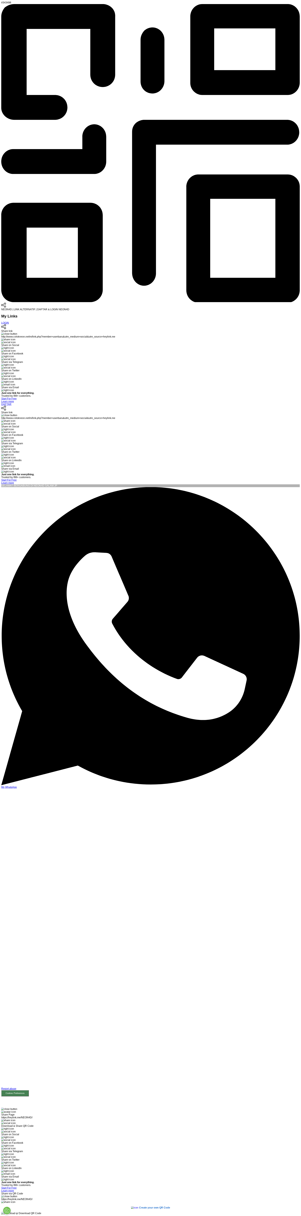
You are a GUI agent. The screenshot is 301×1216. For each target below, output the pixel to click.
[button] (150, 942)
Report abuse (8, 1088)
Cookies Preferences (15, 1093)
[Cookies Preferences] (7, 1210)
